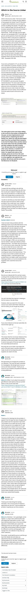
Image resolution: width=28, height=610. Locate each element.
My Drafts (14, 585)
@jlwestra (4, 380)
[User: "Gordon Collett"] (2, 184)
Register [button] (18, 177)
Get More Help (5, 577)
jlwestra (7, 14)
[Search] (23, 1)
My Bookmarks (14, 580)
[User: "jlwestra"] (2, 15)
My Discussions (5, 583)
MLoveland (7, 357)
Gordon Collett (8, 183)
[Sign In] (26, 1)
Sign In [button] (9, 177)
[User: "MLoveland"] (2, 357)
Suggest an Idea (6, 590)
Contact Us (4, 572)
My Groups (4, 588)
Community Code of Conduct (9, 570)
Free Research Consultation (8, 575)
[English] (14, 1)
